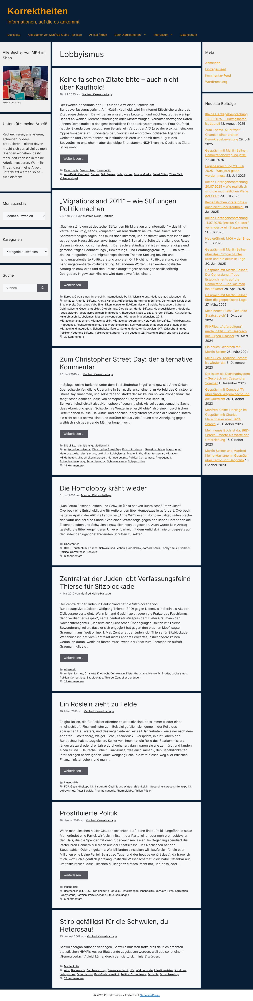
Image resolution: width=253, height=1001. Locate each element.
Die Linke (69, 445)
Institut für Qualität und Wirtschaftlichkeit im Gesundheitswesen (134, 786)
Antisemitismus (73, 673)
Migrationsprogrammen (127, 320)
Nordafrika (163, 320)
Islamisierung (141, 296)
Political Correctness (141, 457)
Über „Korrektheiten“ (128, 34)
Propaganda (67, 324)
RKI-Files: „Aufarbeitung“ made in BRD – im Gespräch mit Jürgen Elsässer (226, 331)
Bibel (67, 548)
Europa (68, 296)
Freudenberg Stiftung (172, 304)
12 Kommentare (74, 681)
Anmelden (212, 63)
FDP (66, 786)
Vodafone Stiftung (82, 332)
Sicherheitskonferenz (105, 328)
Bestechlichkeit (73, 890)
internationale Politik (119, 296)
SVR (159, 328)
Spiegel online (136, 461)
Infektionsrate (144, 970)
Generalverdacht (118, 970)
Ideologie (183, 308)
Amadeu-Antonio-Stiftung (80, 300)
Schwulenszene (116, 461)
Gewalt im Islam (155, 449)
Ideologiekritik (68, 312)
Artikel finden (98, 34)
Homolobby (133, 548)
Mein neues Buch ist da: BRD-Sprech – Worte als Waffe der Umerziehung (227, 435)
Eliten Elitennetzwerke (111, 304)
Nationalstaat (159, 296)
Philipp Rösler (143, 790)
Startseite (13, 34)
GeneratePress (150, 995)
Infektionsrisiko (163, 970)
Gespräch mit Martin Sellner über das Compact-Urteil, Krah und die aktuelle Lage (226, 254)
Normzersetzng (117, 457)
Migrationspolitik (101, 320)
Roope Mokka (142, 174)
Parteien (82, 894)
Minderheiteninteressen (91, 457)
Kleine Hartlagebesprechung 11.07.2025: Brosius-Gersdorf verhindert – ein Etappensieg (227, 222)
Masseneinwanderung (108, 316)
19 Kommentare (74, 465)
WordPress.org (216, 82)
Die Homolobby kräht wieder (103, 488)
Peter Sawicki (85, 790)
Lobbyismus (124, 174)
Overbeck (184, 548)
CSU (87, 890)
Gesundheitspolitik (82, 786)
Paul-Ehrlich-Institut (106, 974)
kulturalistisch (68, 316)
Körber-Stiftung (163, 312)
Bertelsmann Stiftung (147, 300)
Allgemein (70, 669)
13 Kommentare (74, 978)
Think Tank (176, 174)
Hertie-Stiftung (143, 308)
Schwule (92, 551)
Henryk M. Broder (159, 673)
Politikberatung (181, 320)
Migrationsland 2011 (149, 316)
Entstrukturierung (133, 449)
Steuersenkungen (118, 894)
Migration (130, 316)
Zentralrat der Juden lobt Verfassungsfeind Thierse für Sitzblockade (125, 582)
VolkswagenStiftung (107, 332)
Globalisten (125, 308)
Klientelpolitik (183, 786)
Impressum (161, 34)
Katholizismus (151, 548)
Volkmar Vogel (69, 178)
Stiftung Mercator (131, 328)
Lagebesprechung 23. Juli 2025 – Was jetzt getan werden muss (224, 170)
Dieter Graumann (136, 673)
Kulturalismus (183, 312)
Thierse (109, 677)
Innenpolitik (104, 170)
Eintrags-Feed (215, 69)
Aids (67, 970)
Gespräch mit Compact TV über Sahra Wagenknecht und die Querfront (227, 394)
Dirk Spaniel (108, 174)
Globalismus (82, 296)
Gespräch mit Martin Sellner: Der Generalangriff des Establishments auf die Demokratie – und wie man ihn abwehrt (226, 279)
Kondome (180, 970)
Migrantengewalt (154, 453)
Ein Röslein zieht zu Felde (98, 704)
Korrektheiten (37, 11)
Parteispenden (97, 894)
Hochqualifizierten (165, 308)
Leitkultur (103, 453)
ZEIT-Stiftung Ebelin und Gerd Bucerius (165, 332)
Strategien (149, 328)
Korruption (181, 890)
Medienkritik (101, 445)
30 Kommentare (74, 336)
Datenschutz (188, 34)
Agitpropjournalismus (77, 449)
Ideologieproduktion (91, 312)
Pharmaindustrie (105, 790)
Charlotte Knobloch (97, 673)
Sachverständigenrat (116, 324)
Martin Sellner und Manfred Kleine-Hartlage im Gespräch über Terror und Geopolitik (226, 455)
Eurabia (152, 304)
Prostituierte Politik (88, 813)
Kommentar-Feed (218, 75)
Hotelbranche (130, 890)
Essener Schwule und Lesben (106, 548)
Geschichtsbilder (89, 308)
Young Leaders (130, 332)
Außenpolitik (125, 300)
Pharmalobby (124, 790)
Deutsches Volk (86, 304)
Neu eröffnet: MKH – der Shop (227, 238)
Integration (128, 312)
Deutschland (87, 170)
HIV (132, 970)
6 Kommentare (73, 555)
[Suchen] (42, 288)
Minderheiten (68, 457)
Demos (95, 174)
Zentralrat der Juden (127, 677)
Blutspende (78, 970)
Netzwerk (150, 320)
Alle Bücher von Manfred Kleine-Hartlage (55, 34)
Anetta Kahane (107, 300)
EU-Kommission (136, 304)
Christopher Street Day (106, 449)
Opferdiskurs (85, 974)
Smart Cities (160, 174)
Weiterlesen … (74, 158)
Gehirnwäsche (69, 308)
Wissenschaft (177, 296)
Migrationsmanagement (74, 320)
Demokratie (71, 170)
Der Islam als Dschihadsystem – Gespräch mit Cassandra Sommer (227, 378)
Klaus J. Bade (144, 312)
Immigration (112, 312)
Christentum (71, 543)
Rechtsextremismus (88, 324)
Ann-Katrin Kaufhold (76, 174)
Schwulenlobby (96, 461)
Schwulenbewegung (72, 461)
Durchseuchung (96, 970)
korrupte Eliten (165, 890)
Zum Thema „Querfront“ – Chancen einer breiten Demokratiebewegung (224, 134)
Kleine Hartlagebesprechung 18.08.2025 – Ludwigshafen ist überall (226, 118)
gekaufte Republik (109, 890)
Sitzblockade (95, 677)
